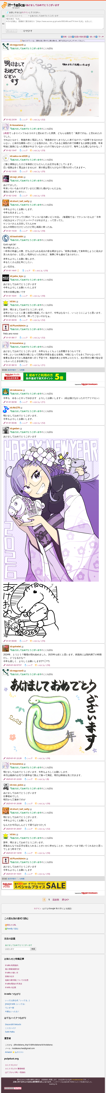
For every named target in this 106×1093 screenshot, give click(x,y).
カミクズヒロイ (11, 1065)
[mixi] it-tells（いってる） (15, 1004)
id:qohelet (15, 646)
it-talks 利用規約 (11, 965)
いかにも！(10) (39, 231)
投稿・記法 (68, 36)
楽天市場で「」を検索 (16, 370)
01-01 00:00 (11, 641)
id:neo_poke (16, 784)
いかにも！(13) (39, 150)
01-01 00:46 (11, 423)
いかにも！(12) (39, 119)
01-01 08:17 (11, 337)
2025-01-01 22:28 (14, 758)
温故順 (55, 899)
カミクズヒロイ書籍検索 (15, 1068)
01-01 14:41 (11, 270)
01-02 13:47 (11, 150)
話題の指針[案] (81, 36)
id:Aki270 (15, 407)
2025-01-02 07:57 (14, 665)
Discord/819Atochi (13, 1024)
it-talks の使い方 (11, 972)
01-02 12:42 (11, 195)
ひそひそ (27, 30)
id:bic (13, 301)
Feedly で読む (12, 928)
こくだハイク (10, 1028)
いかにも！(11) (39, 365)
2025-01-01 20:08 (14, 803)
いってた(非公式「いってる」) (17, 1000)
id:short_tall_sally (19, 201)
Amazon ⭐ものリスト (14, 1052)
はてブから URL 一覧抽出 (15, 1072)
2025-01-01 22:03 (14, 779)
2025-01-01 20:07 (14, 829)
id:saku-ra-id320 (18, 156)
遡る (65, 899)
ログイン (25, 12)
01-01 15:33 (11, 231)
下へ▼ (101, 36)
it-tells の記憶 (10, 987)
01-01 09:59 (11, 320)
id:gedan (14, 428)
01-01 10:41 (11, 296)
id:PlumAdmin (18, 325)
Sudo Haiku (10, 1032)
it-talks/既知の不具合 (13, 983)
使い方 (93, 36)
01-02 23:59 (11, 119)
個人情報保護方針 (12, 969)
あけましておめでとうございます (42, 4)
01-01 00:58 (11, 402)
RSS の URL (11, 925)
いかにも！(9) (43, 779)
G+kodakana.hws (77, 1079)
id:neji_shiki (16, 176)
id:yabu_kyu (16, 276)
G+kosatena (16, 125)
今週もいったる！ (12, 1011)
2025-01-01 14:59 (14, 853)
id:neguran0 (16, 44)
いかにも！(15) (39, 171)
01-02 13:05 (11, 171)
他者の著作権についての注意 (16, 980)
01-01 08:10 (11, 365)
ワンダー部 (9, 1007)
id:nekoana (16, 390)
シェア (25, 119)
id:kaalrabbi (16, 236)
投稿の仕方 (9, 976)
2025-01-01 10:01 (14, 874)
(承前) (6, 133)
